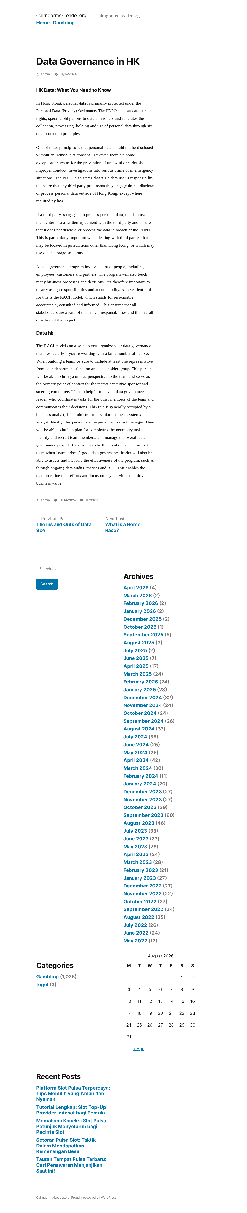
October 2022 (140, 901)
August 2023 (139, 823)
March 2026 (138, 595)
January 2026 (140, 611)
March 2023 (138, 862)
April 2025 (136, 666)
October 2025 (140, 627)
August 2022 (139, 917)
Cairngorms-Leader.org (61, 15)
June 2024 (136, 744)
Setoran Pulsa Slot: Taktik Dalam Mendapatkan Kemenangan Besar (66, 1145)
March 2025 (138, 674)
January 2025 (140, 690)
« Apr (138, 1048)
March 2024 (138, 768)
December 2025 (143, 619)
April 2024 (136, 760)
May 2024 (135, 752)
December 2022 (143, 886)
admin (45, 74)
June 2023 (136, 839)
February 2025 (141, 682)
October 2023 (140, 807)
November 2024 (143, 705)
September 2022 (143, 909)
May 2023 (135, 846)
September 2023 (143, 815)
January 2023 (140, 878)
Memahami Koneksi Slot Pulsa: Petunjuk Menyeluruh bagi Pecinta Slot (71, 1126)
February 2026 (141, 603)
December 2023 (143, 792)
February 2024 (141, 776)
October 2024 (140, 713)
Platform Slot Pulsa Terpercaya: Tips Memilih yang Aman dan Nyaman (73, 1093)
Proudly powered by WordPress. (94, 1197)
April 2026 (136, 587)
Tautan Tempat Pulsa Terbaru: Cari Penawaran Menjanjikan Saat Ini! (71, 1164)
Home (43, 22)
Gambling (64, 22)
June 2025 (136, 658)
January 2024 (140, 784)
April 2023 (136, 854)
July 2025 (135, 650)
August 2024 (139, 729)
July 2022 (135, 925)
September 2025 (143, 635)
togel (42, 984)
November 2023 (143, 799)
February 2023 (141, 870)
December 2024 (143, 697)
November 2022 (143, 894)
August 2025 (139, 642)
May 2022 (135, 941)
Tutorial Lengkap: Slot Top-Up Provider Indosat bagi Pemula (71, 1110)
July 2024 (135, 737)
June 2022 (136, 933)
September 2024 (144, 721)
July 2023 (135, 831)
